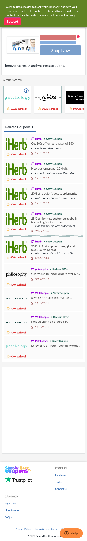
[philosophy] (16, 274)
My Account (11, 503)
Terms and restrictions (57, 42)
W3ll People (42, 293)
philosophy (41, 269)
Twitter (59, 481)
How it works (12, 510)
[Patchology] (16, 346)
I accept (12, 21)
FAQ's (8, 517)
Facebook (60, 475)
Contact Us (61, 488)
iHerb (38, 138)
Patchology (41, 340)
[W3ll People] (16, 298)
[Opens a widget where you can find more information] (71, 533)
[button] (60, 39)
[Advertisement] (43, 410)
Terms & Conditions (46, 528)
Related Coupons (19, 127)
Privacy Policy (23, 528)
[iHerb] (16, 144)
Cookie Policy (67, 15)
